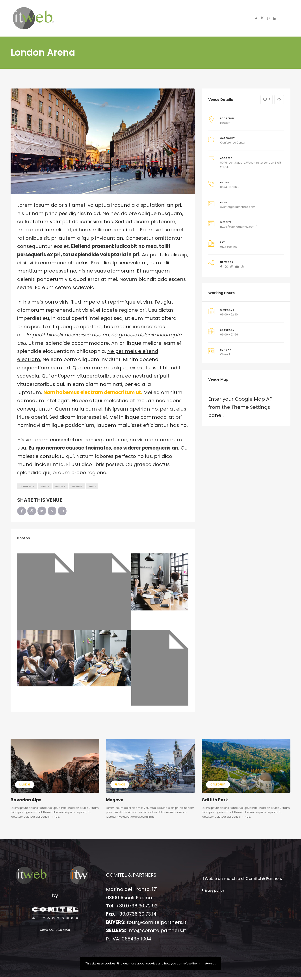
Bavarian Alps (26, 800)
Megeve (114, 800)
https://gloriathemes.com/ (238, 227)
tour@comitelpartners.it (156, 922)
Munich (24, 784)
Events (45, 486)
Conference (27, 486)
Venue (92, 486)
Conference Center (232, 142)
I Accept (210, 963)
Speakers (76, 486)
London (225, 123)
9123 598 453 (229, 247)
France (120, 784)
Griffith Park (215, 800)
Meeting (60, 486)
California (217, 784)
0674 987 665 (229, 187)
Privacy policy (213, 890)
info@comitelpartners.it (157, 930)
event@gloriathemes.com (237, 207)
